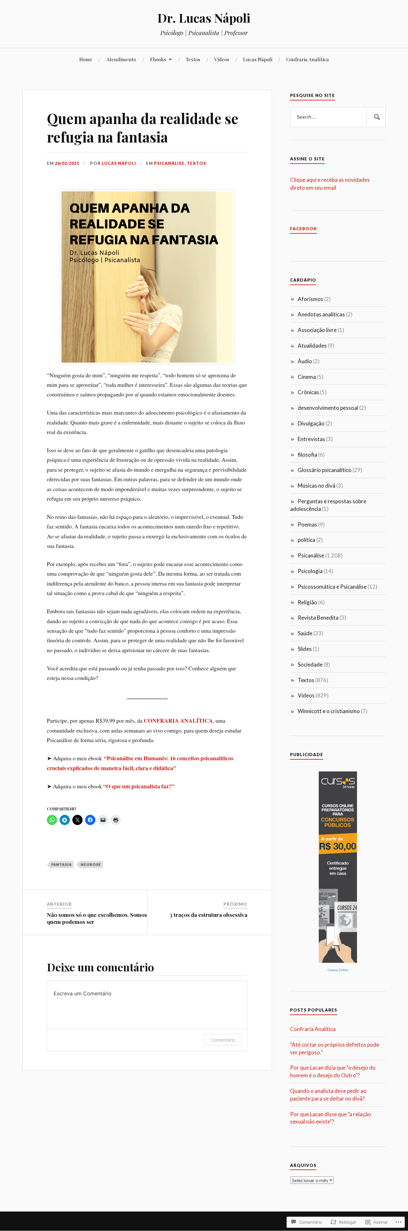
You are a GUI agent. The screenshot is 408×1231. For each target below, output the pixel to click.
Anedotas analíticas (321, 314)
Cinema (307, 376)
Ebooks (158, 59)
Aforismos (310, 299)
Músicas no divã (316, 485)
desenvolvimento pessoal (328, 407)
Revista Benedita (318, 617)
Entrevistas (311, 439)
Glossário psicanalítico (325, 470)
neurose (91, 864)
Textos (193, 59)
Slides (305, 648)
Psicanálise (169, 163)
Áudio (305, 361)
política (306, 539)
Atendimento (121, 59)
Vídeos (221, 59)
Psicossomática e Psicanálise (332, 586)
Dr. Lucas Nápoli (204, 18)
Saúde (305, 633)
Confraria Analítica (307, 59)
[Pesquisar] (376, 117)
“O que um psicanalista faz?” (138, 786)
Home (85, 59)
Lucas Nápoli (257, 59)
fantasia (61, 864)
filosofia (307, 454)
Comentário (223, 1040)
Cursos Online (338, 970)
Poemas (307, 524)
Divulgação (311, 423)
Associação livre (317, 330)
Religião (307, 602)
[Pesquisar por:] (338, 117)
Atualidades (312, 345)
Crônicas (308, 392)
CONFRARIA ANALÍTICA (178, 720)
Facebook (303, 228)
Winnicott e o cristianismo (329, 711)
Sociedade (310, 664)
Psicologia (310, 571)
